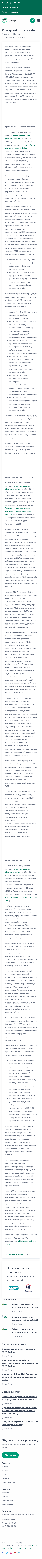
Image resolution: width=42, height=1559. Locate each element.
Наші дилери (7, 1500)
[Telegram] (7, 3)
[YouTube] (15, 3)
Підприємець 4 (9, 1482)
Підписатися (10, 1455)
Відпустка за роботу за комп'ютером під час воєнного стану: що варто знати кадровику (19, 1410)
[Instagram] (11, 3)
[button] (32, 20)
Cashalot (5, 1478)
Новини (5, 1492)
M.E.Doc (5, 1466)
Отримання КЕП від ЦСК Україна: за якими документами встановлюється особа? (19, 1377)
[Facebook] (3, 3)
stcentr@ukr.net (11, 12)
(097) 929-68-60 (11, 7)
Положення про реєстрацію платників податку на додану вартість (18, 511)
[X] (19, 3)
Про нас (5, 1496)
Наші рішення (8, 1504)
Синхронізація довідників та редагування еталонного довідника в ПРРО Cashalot (20, 1363)
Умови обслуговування (25, 1548)
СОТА (4, 1474)
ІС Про (5, 1470)
